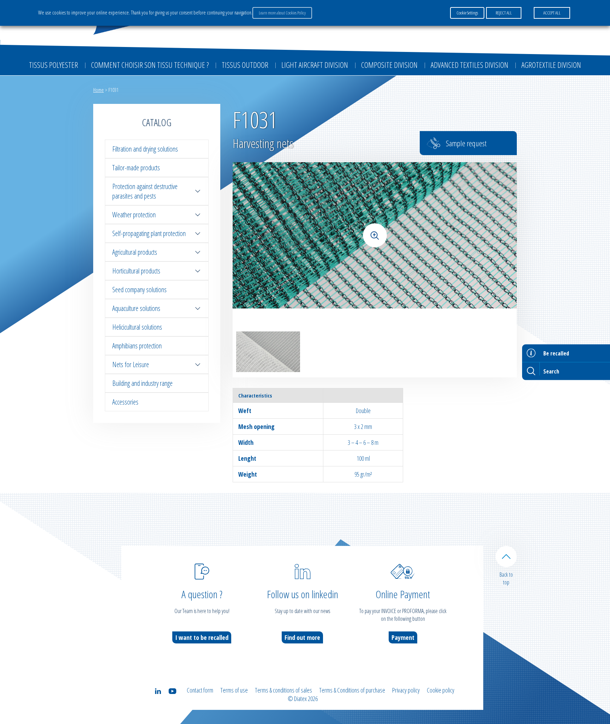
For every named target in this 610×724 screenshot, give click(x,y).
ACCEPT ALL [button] (552, 13)
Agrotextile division (551, 64)
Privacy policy (406, 690)
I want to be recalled (201, 637)
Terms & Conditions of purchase (352, 690)
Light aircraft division (314, 64)
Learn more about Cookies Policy (282, 13)
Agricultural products (134, 252)
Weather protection (134, 214)
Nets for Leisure (130, 364)
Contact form (200, 690)
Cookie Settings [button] (467, 13)
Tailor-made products (136, 167)
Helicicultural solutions (137, 327)
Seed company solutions (139, 289)
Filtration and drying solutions (145, 149)
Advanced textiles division (469, 64)
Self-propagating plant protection (149, 233)
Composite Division (389, 64)
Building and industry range (142, 383)
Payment (402, 637)
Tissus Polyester (53, 64)
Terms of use (234, 690)
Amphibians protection (137, 346)
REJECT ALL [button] (504, 13)
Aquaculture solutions (136, 308)
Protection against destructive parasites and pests (145, 191)
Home (98, 89)
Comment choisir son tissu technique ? (150, 64)
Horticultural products (136, 271)
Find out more (302, 637)
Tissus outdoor (245, 64)
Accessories (125, 402)
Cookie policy (440, 690)
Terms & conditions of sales (283, 690)
